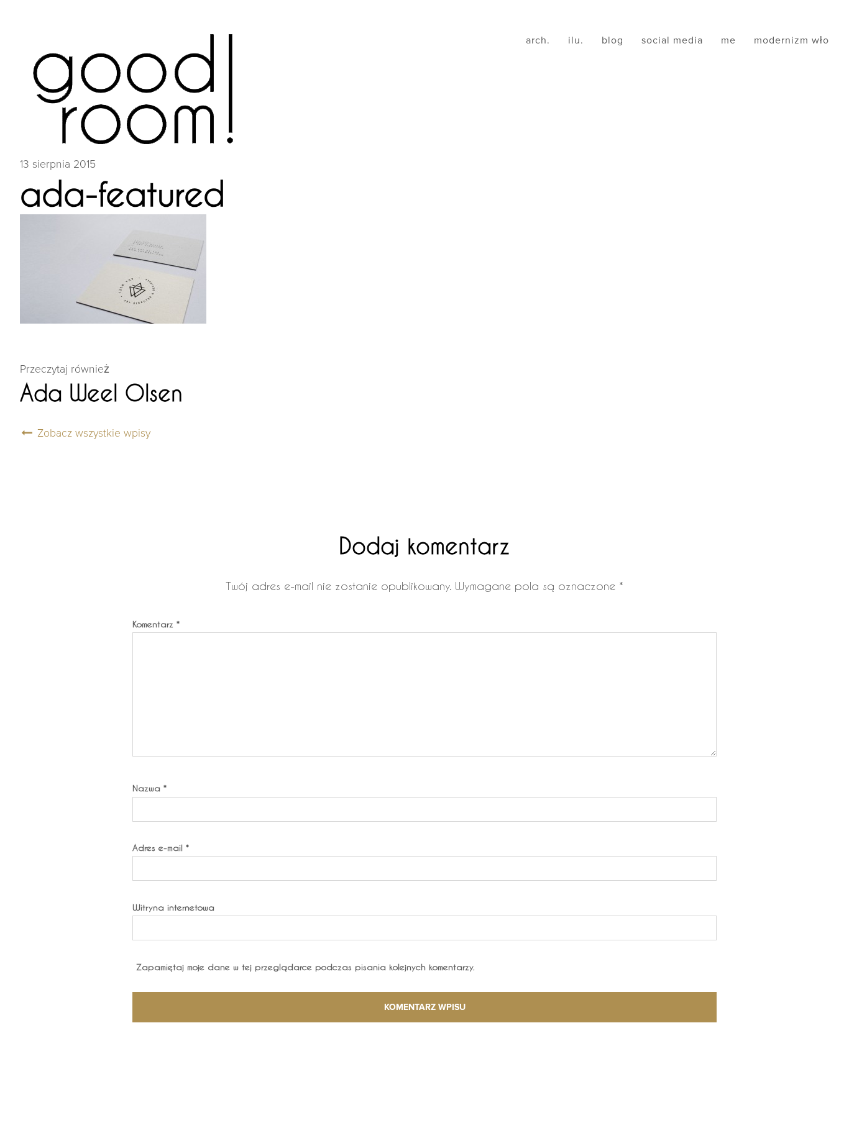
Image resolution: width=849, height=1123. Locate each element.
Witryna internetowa (173, 907)
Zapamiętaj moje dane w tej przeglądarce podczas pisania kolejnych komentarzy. (305, 967)
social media (672, 40)
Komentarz (156, 624)
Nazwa (149, 788)
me (728, 40)
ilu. (576, 40)
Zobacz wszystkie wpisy (92, 433)
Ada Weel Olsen (101, 392)
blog (612, 40)
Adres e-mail (160, 847)
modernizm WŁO (791, 40)
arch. (538, 40)
